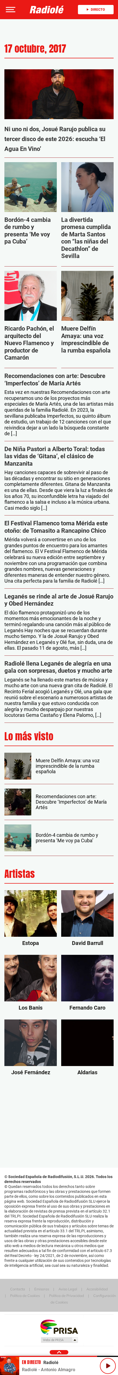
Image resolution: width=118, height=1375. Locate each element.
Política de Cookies (25, 1295)
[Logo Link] (47, 9)
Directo (98, 10)
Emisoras (41, 1289)
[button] (9, 9)
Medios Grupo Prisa (59, 1340)
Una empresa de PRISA (59, 1326)
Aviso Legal (67, 1289)
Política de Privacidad (66, 1295)
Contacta (17, 1289)
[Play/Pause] (108, 1366)
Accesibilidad (97, 1289)
